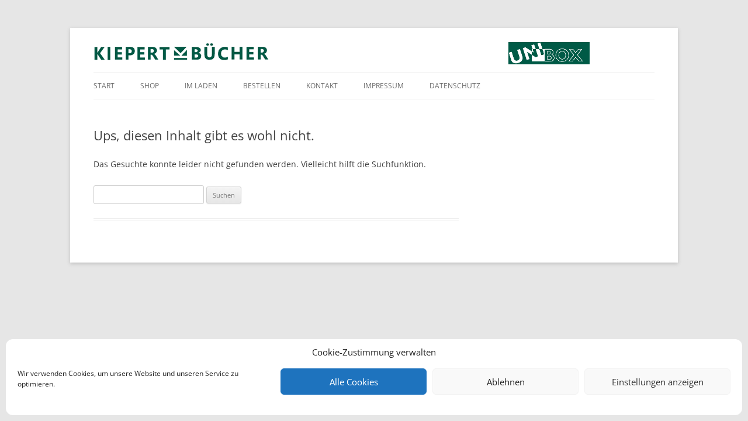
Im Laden (201, 86)
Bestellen (261, 86)
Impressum (383, 86)
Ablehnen (506, 382)
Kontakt (322, 86)
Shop (149, 86)
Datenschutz (455, 86)
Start (104, 86)
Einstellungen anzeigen (658, 382)
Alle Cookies (354, 382)
